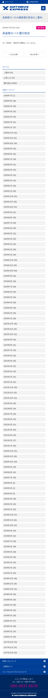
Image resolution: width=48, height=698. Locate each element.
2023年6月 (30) (10, 292)
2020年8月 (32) (10, 472)
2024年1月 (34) (10, 255)
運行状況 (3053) (10, 83)
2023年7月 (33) (10, 287)
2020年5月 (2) (9, 488)
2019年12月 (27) (10, 515)
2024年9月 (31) (10, 212)
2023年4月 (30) (10, 302)
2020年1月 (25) (10, 509)
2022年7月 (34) (10, 350)
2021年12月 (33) (10, 387)
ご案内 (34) (8, 73)
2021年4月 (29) (10, 430)
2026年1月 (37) (10, 127)
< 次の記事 (13, 54)
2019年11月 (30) (10, 520)
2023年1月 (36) (10, 318)
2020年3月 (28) (10, 499)
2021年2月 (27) (10, 440)
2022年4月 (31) (10, 366)
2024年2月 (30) (10, 249)
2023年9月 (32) (10, 276)
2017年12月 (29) (10, 642)
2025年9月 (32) (10, 149)
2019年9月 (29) (10, 531)
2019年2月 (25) (10, 568)
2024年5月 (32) (10, 234)
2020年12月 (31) (10, 451)
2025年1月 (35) (10, 191)
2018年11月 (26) (10, 584)
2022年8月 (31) (10, 345)
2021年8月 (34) (10, 409)
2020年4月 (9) (9, 494)
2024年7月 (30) (10, 223)
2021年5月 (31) (10, 425)
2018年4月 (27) (10, 621)
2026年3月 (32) (10, 117)
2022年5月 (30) (10, 361)
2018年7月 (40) (10, 605)
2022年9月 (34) (10, 340)
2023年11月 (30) (10, 265)
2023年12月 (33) (10, 260)
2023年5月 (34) (10, 297)
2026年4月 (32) (10, 111)
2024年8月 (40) (10, 218)
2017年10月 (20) (10, 653)
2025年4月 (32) (10, 175)
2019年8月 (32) (10, 536)
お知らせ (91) (9, 78)
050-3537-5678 (24, 686)
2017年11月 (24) (10, 647)
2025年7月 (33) (10, 159)
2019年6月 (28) (10, 547)
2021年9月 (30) (10, 403)
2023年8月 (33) (10, 281)
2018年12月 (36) (10, 578)
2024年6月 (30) (10, 228)
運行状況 (40, 28)
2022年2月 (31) (10, 377)
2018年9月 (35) (10, 594)
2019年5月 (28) (10, 552)
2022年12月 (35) (10, 324)
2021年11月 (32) (10, 393)
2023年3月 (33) (10, 308)
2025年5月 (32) (10, 170)
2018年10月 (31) (10, 589)
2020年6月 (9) (9, 483)
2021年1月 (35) (10, 446)
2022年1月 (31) (10, 382)
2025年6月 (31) (10, 165)
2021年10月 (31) (10, 398)
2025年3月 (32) (10, 181)
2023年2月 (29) (10, 313)
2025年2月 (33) (10, 186)
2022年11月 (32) (10, 329)
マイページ (9, 2)
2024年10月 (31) (10, 207)
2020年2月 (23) (10, 504)
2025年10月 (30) (10, 143)
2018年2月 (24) (10, 631)
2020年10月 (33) (10, 462)
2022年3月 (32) (10, 371)
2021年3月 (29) (10, 435)
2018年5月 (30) (10, 615)
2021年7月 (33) (10, 414)
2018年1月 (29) (10, 637)
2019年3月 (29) (10, 562)
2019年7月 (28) (10, 541)
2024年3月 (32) (10, 244)
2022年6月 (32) (10, 356)
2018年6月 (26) (10, 610)
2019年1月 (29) (10, 573)
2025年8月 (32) (10, 154)
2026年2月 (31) (10, 122)
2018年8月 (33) (10, 600)
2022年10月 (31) (10, 334)
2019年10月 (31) (10, 525)
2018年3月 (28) (10, 626)
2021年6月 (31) (10, 419)
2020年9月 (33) (10, 467)
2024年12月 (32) (10, 196)
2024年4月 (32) (10, 239)
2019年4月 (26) (10, 557)
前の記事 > (34, 54)
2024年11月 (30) (10, 202)
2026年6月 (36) (10, 101)
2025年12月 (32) (10, 133)
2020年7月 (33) (10, 478)
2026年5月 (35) (10, 106)
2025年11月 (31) (10, 138)
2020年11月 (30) (10, 456)
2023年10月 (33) (10, 271)
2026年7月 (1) (9, 96)
